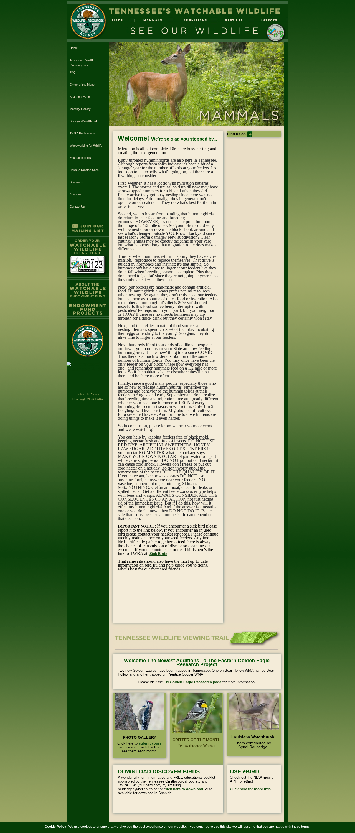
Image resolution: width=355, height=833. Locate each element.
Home (74, 48)
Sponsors (76, 182)
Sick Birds (158, 554)
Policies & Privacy (88, 394)
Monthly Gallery (80, 109)
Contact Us (77, 206)
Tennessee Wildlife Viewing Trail (82, 62)
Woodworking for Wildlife (86, 145)
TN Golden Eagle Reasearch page (192, 682)
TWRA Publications (82, 133)
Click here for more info (250, 789)
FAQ (73, 72)
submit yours (150, 743)
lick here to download (184, 789)
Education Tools (80, 157)
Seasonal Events (81, 96)
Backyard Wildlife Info (84, 121)
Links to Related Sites (84, 170)
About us (76, 194)
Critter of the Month (82, 84)
